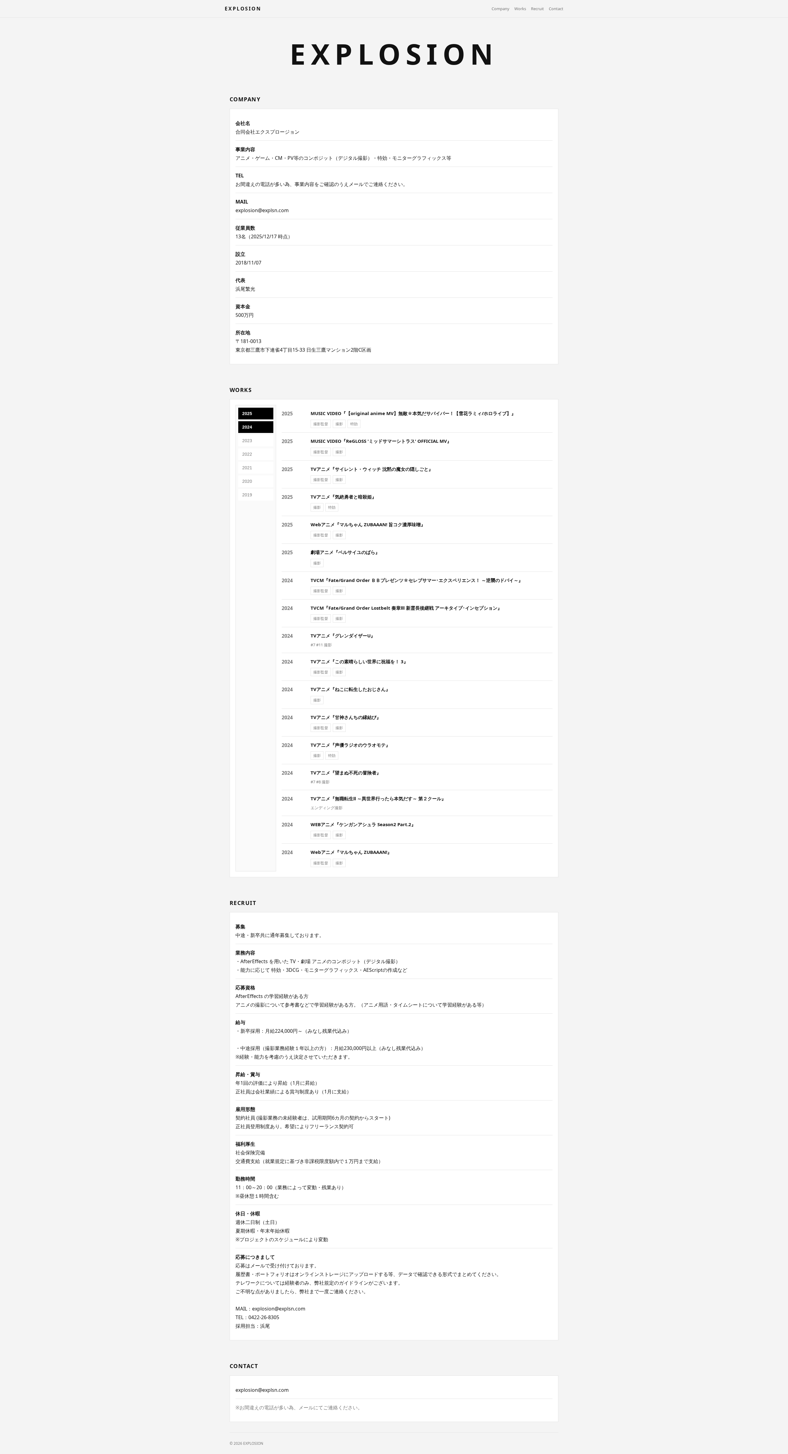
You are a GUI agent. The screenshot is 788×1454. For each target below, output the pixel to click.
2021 (247, 467)
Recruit (537, 8)
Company (500, 8)
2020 (247, 481)
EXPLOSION (243, 8)
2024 (247, 427)
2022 (247, 454)
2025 (247, 413)
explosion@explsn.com (262, 210)
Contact (556, 8)
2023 (247, 440)
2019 (247, 494)
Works (520, 8)
